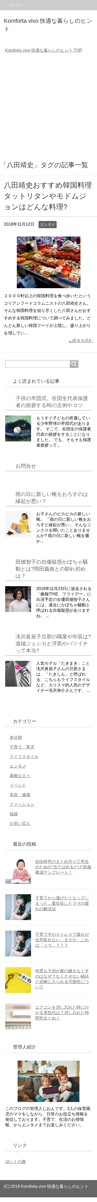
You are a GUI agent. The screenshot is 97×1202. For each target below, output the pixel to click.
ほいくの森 (15, 1161)
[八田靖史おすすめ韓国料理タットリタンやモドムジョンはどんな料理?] (48, 284)
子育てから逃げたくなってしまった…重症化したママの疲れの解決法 (62, 903)
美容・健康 (20, 795)
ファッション (22, 804)
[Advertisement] (48, 107)
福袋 (14, 814)
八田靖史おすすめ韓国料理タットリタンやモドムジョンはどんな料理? (48, 196)
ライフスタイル (24, 756)
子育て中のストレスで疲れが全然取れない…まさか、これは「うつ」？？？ (62, 939)
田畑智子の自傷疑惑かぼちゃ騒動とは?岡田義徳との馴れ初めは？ (52, 569)
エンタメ (47, 224)
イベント (18, 785)
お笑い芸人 (20, 823)
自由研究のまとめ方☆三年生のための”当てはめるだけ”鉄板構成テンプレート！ (63, 867)
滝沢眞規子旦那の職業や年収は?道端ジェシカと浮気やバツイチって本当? (53, 643)
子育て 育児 (22, 747)
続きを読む (82, 340)
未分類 (16, 737)
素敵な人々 (20, 776)
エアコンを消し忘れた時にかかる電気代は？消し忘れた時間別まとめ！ (62, 1012)
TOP (43, 50)
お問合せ (26, 466)
